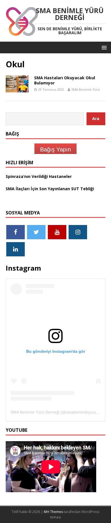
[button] (103, 47)
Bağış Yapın (55, 149)
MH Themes (53, 511)
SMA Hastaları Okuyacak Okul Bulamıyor (64, 80)
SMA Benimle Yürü (85, 89)
